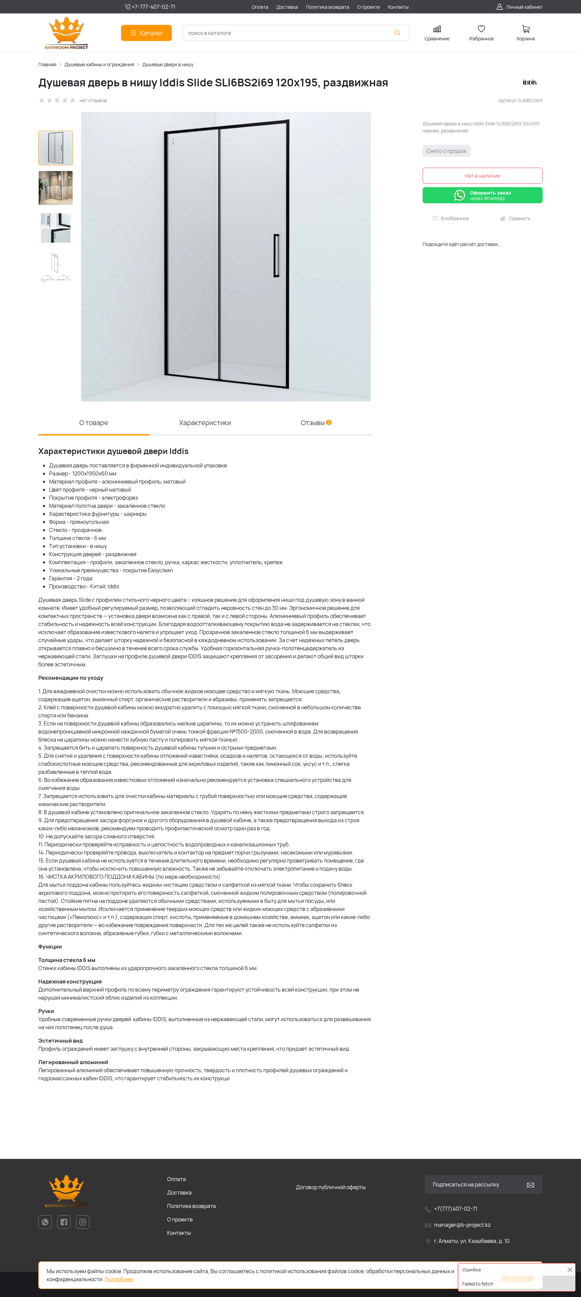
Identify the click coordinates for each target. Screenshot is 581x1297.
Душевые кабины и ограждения (99, 64)
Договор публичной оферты (331, 1187)
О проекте (180, 1219)
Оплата (176, 1179)
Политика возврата (191, 1206)
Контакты (179, 1233)
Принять (518, 1275)
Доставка (179, 1192)
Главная (47, 64)
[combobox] (296, 33)
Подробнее (119, 1279)
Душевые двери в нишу (167, 64)
